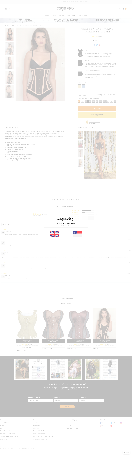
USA (77, 239)
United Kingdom (55, 239)
